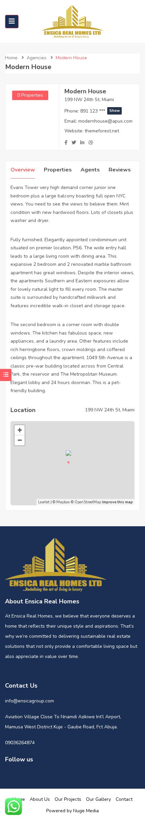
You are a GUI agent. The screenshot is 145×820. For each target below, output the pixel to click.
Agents (90, 170)
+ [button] (20, 430)
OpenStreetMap (88, 502)
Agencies (37, 58)
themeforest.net (102, 131)
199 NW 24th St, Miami (89, 99)
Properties (58, 170)
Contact (124, 799)
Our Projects (68, 799)
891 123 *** (100, 111)
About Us (40, 799)
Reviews (120, 170)
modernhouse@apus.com (105, 121)
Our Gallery (98, 799)
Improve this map (117, 502)
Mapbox (63, 502)
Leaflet (44, 502)
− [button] (20, 440)
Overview (22, 170)
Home (11, 58)
